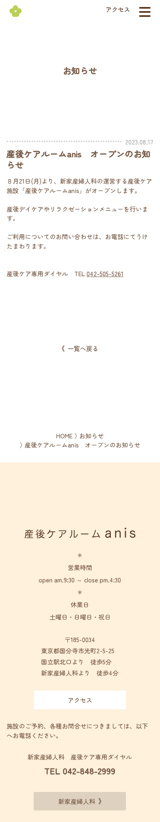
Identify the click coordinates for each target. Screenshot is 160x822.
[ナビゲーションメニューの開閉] (144, 12)
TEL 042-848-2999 (79, 770)
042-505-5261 (105, 273)
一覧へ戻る (83, 348)
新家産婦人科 (76, 801)
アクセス (117, 9)
